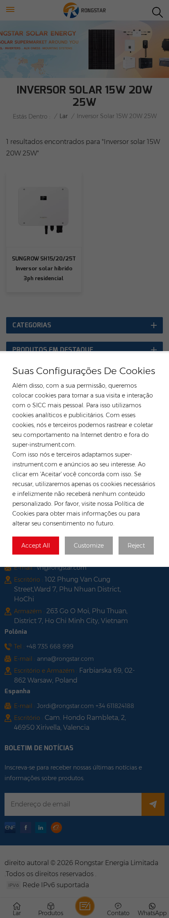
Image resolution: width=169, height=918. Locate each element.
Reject (136, 545)
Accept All (35, 545)
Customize (89, 545)
